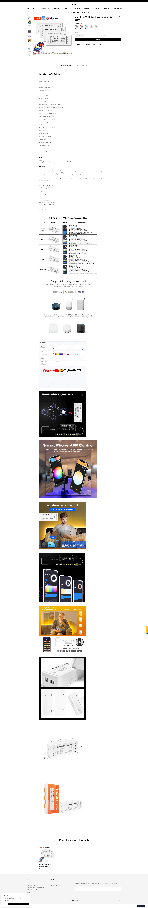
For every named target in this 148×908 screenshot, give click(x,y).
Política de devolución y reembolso (35, 887)
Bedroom (65, 12)
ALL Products (76, 8)
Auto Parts (56, 8)
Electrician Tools (45, 8)
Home (27, 8)
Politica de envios (31, 885)
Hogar (60, 12)
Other (65, 8)
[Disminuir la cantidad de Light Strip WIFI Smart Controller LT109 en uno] (76, 35)
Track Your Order (118, 8)
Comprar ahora (98, 39)
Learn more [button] (6, 900)
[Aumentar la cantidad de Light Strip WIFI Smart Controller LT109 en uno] (82, 35)
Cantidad (77, 32)
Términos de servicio (32, 883)
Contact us (106, 8)
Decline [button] (4, 904)
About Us (97, 8)
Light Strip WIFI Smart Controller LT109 (45, 865)
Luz (34, 8)
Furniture (86, 8)
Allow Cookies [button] (18, 904)
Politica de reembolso (32, 890)
